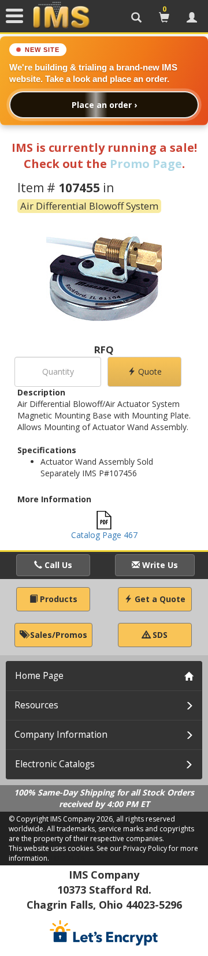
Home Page (39, 676)
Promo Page (146, 163)
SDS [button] (159, 634)
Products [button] (57, 598)
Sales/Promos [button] (57, 634)
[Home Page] (61, 15)
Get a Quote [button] (158, 598)
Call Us (57, 564)
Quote (149, 371)
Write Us (159, 564)
